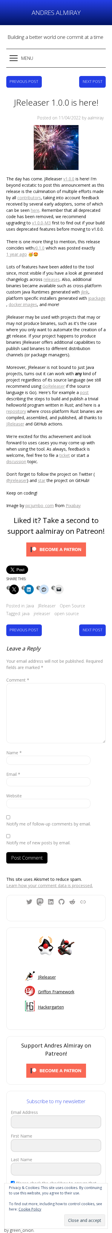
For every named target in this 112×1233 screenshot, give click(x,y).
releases (52, 279)
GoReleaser (53, 386)
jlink (84, 292)
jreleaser (42, 613)
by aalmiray (93, 118)
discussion (16, 461)
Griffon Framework (56, 992)
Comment (17, 680)
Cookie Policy (30, 1209)
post (84, 392)
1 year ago (16, 254)
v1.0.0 (68, 179)
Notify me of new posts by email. (38, 843)
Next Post (92, 81)
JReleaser (15, 424)
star (41, 480)
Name (14, 752)
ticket (64, 455)
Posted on (59, 118)
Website (14, 796)
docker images (23, 304)
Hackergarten (51, 1007)
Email (13, 774)
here (35, 210)
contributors (29, 197)
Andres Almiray (56, 12)
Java (30, 606)
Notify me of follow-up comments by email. (48, 824)
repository (16, 411)
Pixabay (73, 505)
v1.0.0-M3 (41, 223)
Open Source (72, 606)
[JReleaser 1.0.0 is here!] (56, 148)
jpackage (96, 298)
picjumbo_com (39, 505)
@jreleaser (16, 480)
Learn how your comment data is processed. (49, 885)
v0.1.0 (39, 248)
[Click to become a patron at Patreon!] (56, 550)
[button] (56, 58)
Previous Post (24, 81)
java (26, 613)
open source (66, 613)
